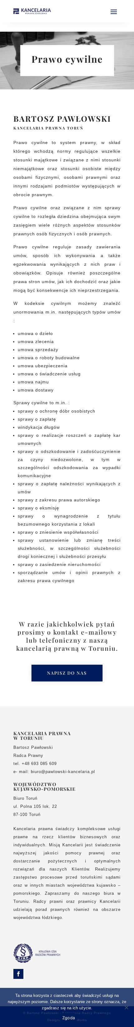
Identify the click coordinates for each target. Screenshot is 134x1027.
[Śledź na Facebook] (18, 974)
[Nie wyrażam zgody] (126, 1007)
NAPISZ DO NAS (67, 673)
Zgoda (68, 1017)
